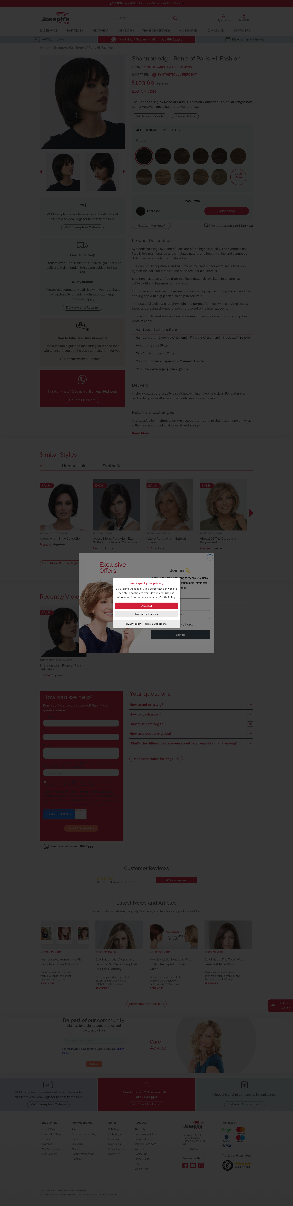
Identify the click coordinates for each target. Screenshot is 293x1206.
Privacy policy (133, 623)
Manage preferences (146, 614)
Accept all (146, 606)
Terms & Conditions (155, 623)
